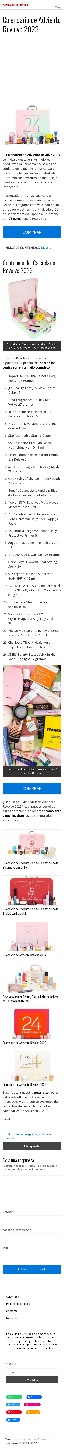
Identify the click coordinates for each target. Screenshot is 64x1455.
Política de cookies (18, 1303)
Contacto (12, 1310)
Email (6, 1119)
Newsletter (13, 1318)
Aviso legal (13, 1296)
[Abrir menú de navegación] (58, 4)
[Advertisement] (32, 70)
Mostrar (47, 248)
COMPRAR (32, 232)
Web (5, 1247)
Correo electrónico (17, 1230)
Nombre (9, 1212)
